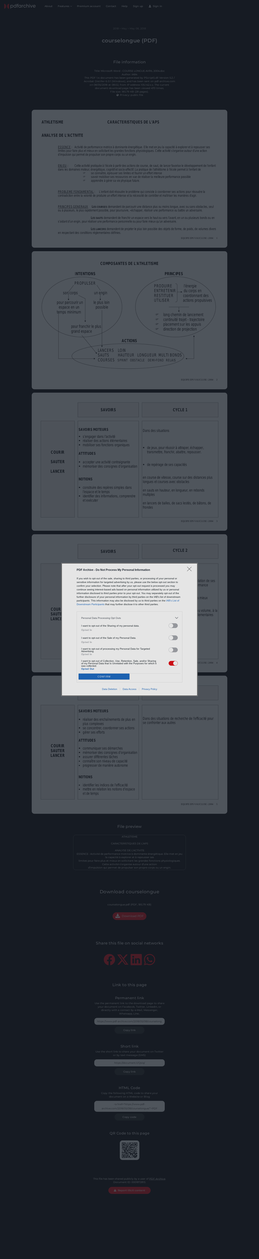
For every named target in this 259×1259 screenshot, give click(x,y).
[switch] (173, 625)
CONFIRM (104, 676)
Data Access (129, 689)
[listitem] (129, 618)
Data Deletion (109, 689)
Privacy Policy (149, 689)
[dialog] (129, 629)
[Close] (190, 570)
